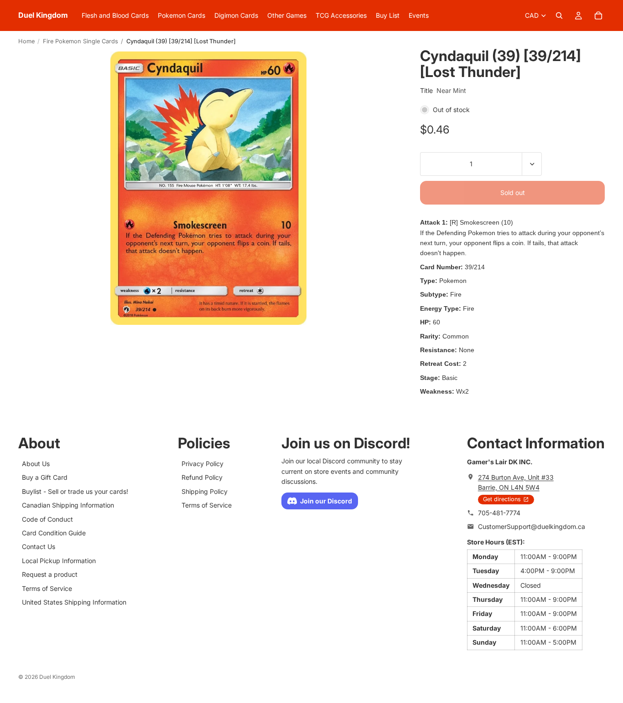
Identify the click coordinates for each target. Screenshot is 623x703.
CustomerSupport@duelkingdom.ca (531, 526)
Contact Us (38, 546)
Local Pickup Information (59, 560)
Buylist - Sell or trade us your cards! (75, 491)
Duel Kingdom (57, 676)
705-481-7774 (499, 512)
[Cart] (598, 15)
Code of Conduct (47, 519)
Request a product (50, 574)
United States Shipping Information (74, 602)
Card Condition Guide (54, 533)
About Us (36, 463)
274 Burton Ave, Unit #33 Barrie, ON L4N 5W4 (516, 482)
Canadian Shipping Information (68, 505)
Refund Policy (202, 477)
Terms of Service (47, 588)
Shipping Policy (205, 491)
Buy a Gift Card (44, 477)
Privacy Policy (202, 463)
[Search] (559, 15)
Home (26, 41)
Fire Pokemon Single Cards (80, 41)
